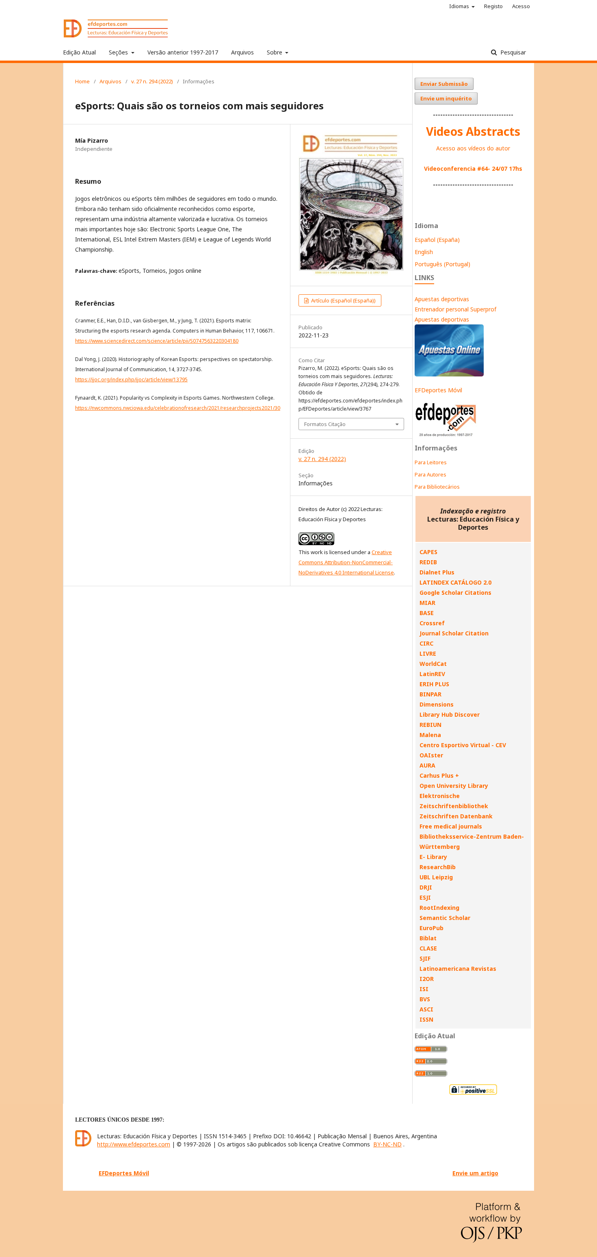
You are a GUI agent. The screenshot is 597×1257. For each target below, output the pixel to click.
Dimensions (437, 704)
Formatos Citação (325, 424)
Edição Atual (79, 52)
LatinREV (432, 674)
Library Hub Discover (450, 714)
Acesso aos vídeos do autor (473, 148)
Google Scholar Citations (455, 592)
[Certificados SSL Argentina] (473, 1094)
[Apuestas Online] (449, 374)
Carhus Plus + (439, 775)
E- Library (433, 857)
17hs (514, 168)
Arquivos (242, 52)
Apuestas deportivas (442, 299)
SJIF (425, 958)
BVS (425, 999)
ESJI (425, 897)
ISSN (426, 1019)
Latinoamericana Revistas (458, 968)
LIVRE (428, 653)
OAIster (431, 755)
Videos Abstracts (473, 131)
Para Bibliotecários (437, 486)
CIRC (426, 643)
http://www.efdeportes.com (133, 1144)
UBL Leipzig (436, 877)
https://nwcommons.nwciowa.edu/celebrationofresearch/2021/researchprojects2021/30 (177, 408)
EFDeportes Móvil (438, 390)
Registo (493, 6)
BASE (427, 613)
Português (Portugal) (442, 264)
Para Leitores (431, 462)
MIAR (427, 603)
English (424, 252)
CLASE (428, 948)
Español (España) (437, 240)
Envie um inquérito (446, 98)
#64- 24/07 (492, 168)
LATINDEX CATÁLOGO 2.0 (455, 582)
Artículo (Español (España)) (343, 300)
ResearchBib (438, 867)
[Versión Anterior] (446, 436)
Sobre (275, 52)
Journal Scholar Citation (454, 633)
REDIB (428, 562)
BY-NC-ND (387, 1144)
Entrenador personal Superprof (455, 309)
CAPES (428, 552)
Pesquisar (512, 52)
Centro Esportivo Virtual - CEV (463, 745)
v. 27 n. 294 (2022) (152, 81)
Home (82, 81)
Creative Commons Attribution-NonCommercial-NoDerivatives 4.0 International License (346, 562)
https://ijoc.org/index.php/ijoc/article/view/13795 (131, 379)
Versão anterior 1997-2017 (182, 52)
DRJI (426, 887)
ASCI (426, 1009)
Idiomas (459, 6)
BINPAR (430, 694)
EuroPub (431, 928)
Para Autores (430, 474)
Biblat (428, 938)
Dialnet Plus (437, 572)
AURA (427, 765)
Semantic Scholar (445, 918)
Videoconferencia (450, 168)
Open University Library (454, 785)
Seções (119, 52)
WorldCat (433, 664)
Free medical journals (451, 826)
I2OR (427, 979)
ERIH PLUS (434, 684)
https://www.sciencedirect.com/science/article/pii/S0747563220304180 (156, 340)
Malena (430, 735)
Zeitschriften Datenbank (456, 816)
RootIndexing (439, 907)
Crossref (432, 623)
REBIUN (430, 725)
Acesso (521, 6)
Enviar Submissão (444, 83)
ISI (424, 989)
